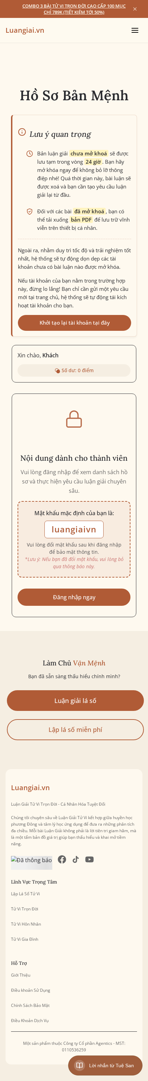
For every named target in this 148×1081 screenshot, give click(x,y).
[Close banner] (134, 9)
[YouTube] (89, 862)
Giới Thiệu (20, 975)
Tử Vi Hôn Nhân (26, 924)
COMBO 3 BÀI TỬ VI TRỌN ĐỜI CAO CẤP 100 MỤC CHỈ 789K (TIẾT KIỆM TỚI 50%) (74, 9)
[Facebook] (62, 862)
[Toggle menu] (134, 30)
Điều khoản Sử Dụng (30, 990)
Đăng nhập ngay (74, 597)
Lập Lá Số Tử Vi (25, 894)
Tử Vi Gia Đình (24, 939)
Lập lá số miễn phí (75, 729)
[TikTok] (76, 862)
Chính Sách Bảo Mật (30, 1005)
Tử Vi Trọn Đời (24, 909)
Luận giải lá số (75, 700)
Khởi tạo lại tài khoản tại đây (75, 322)
